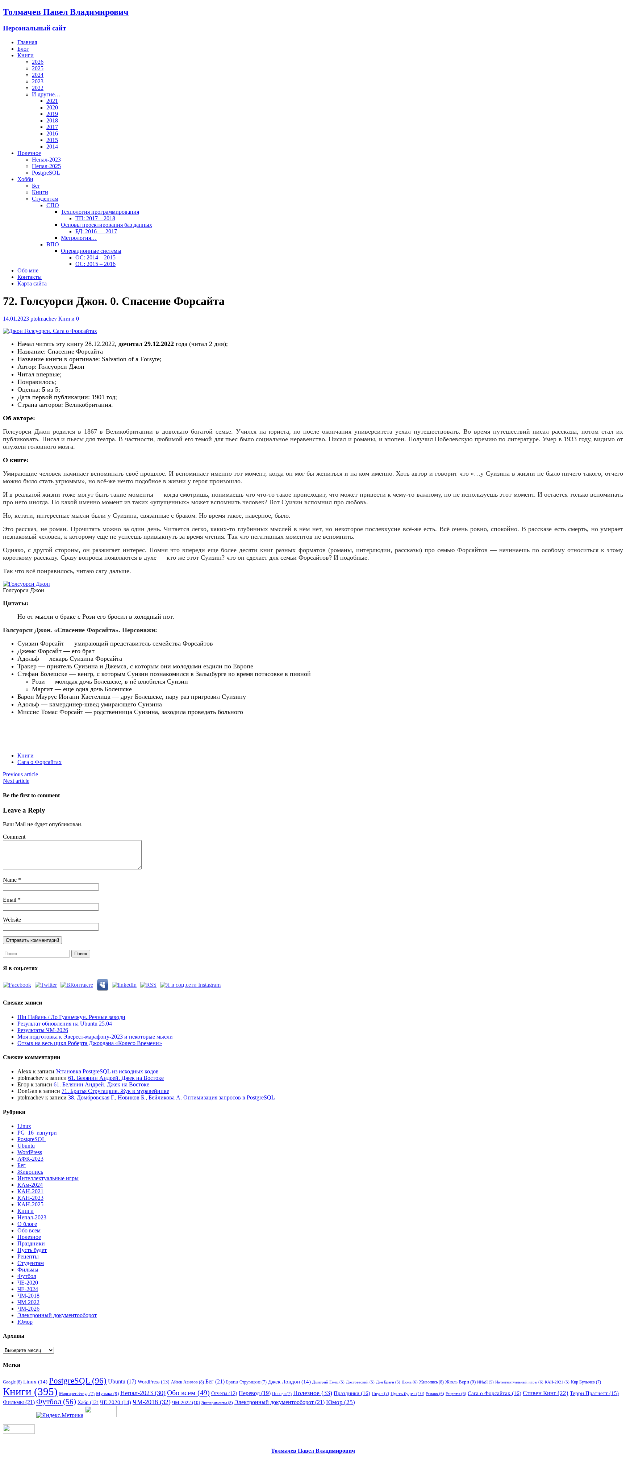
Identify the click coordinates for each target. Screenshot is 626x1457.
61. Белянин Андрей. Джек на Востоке (116, 1078)
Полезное (29, 153)
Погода (282, 1393)
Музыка (107, 1393)
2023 (37, 81)
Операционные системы (91, 251)
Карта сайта (32, 283)
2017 (52, 127)
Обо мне (27, 270)
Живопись (30, 1172)
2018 (52, 120)
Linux (24, 1126)
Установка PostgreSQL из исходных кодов (107, 1071)
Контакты (29, 277)
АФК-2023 (30, 1159)
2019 (52, 114)
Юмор (25, 1322)
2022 (37, 88)
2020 (52, 107)
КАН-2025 (30, 1204)
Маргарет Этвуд (77, 1393)
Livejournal (105, 728)
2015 (52, 140)
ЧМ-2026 (28, 1309)
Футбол (26, 1276)
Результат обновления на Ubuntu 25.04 (64, 1023)
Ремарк (435, 1393)
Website (12, 920)
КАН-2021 (30, 1191)
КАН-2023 (30, 1198)
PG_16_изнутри (37, 1133)
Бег (36, 186)
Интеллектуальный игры (519, 1382)
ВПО (52, 244)
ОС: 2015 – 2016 (95, 264)
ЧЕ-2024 (27, 1289)
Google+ (91, 728)
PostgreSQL (46, 173)
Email (10, 900)
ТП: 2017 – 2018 (95, 218)
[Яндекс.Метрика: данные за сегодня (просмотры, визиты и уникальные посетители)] (59, 1415)
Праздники (31, 1243)
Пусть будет (32, 1250)
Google (12, 1382)
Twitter (38, 728)
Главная (27, 42)
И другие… (46, 94)
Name (10, 880)
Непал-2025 (46, 166)
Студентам (45, 199)
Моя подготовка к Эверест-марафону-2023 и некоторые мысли (95, 1037)
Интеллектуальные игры (48, 1178)
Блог (23, 49)
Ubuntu (26, 1146)
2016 (52, 133)
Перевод (255, 1393)
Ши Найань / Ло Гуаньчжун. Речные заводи (71, 1017)
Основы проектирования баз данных (106, 225)
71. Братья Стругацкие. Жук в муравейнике (115, 1091)
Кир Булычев (586, 1382)
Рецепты (28, 1256)
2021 (52, 101)
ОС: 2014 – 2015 (95, 257)
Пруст (380, 1393)
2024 (37, 75)
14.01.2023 (16, 319)
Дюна (410, 1382)
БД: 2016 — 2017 (96, 231)
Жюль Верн (460, 1382)
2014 (52, 146)
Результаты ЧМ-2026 (42, 1030)
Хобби (25, 179)
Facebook (24, 728)
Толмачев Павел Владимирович (313, 1451)
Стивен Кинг (545, 1393)
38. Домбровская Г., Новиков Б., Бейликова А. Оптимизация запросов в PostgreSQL (171, 1097)
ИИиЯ (485, 1382)
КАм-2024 (30, 1185)
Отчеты (224, 1393)
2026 (37, 62)
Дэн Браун (388, 1382)
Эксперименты (217, 1403)
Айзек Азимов (187, 1382)
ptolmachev (43, 319)
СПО (52, 205)
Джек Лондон (289, 1382)
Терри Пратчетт (594, 1393)
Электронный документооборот (57, 1315)
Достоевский (360, 1382)
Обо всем (29, 1230)
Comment (14, 837)
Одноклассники (64, 728)
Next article (16, 781)
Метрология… (79, 238)
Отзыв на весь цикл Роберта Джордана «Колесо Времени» (89, 1043)
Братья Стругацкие (246, 1382)
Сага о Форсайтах (39, 762)
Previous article (20, 774)
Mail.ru (78, 728)
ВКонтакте (51, 728)
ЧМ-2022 (28, 1302)
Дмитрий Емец (328, 1382)
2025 (37, 68)
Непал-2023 (46, 159)
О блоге (27, 1224)
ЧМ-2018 (28, 1296)
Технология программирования (100, 212)
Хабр (88, 1402)
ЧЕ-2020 (27, 1282)
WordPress (29, 1152)
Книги (25, 55)
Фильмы (27, 1269)
